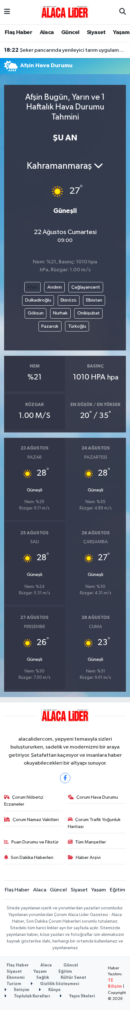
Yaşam (121, 32)
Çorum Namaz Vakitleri (36, 819)
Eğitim (117, 890)
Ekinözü (68, 300)
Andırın (54, 287)
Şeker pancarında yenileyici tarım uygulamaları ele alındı (65, 50)
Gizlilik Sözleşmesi (59, 984)
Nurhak (60, 313)
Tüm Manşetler (90, 842)
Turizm (14, 984)
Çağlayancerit (85, 287)
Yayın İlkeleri (81, 996)
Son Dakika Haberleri (32, 857)
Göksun (36, 313)
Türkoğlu (77, 326)
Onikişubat (88, 313)
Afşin (32, 287)
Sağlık (42, 978)
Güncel (70, 32)
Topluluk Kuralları (31, 996)
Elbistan (94, 300)
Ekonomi (16, 978)
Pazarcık (49, 326)
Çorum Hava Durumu (97, 797)
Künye (54, 990)
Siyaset (96, 32)
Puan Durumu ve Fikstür (35, 842)
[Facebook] (65, 778)
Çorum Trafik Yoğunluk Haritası (94, 823)
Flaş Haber (18, 32)
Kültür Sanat (73, 978)
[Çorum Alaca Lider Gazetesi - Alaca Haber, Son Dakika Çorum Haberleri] (64, 12)
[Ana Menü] (7, 12)
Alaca (47, 32)
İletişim (21, 990)
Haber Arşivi (88, 857)
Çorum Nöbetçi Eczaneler (24, 801)
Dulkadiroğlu (38, 300)
